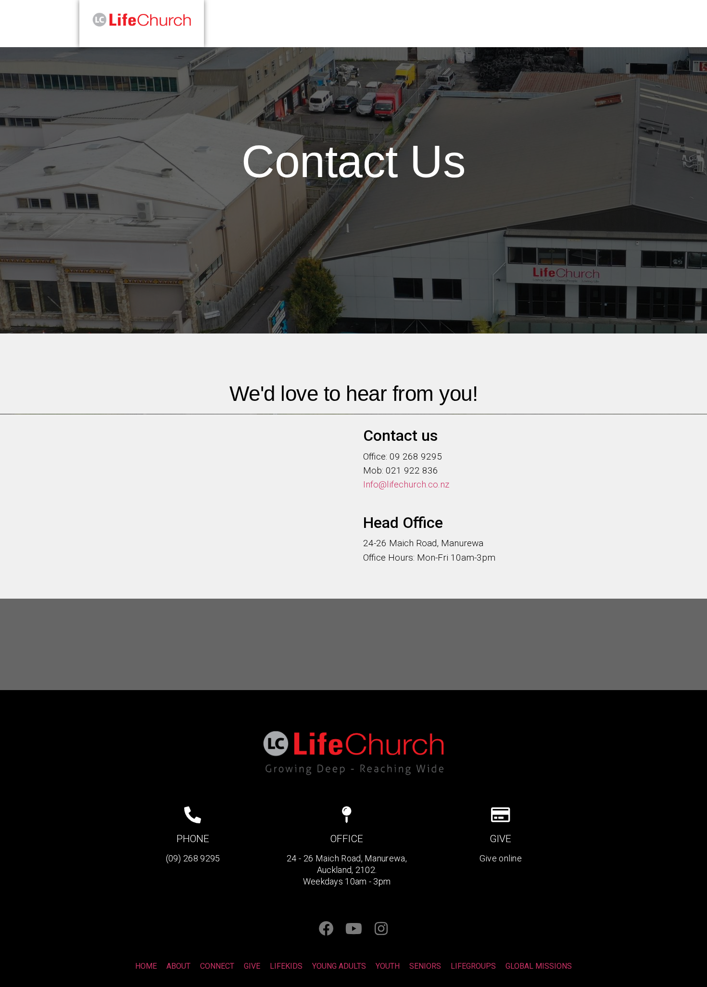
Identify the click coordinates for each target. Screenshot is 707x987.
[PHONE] (192, 814)
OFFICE (346, 839)
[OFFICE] (346, 814)
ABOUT (493, 23)
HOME (449, 23)
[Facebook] (326, 928)
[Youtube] (353, 928)
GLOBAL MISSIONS (538, 966)
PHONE (193, 839)
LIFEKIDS (286, 966)
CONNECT (584, 23)
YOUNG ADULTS (339, 966)
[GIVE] (500, 814)
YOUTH (388, 966)
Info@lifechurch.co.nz (406, 484)
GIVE (535, 23)
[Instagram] (381, 928)
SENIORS (425, 966)
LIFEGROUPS (473, 966)
